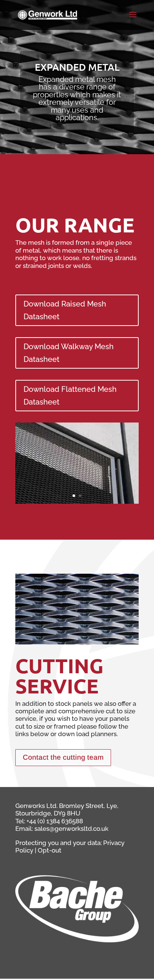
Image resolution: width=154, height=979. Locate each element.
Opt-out (49, 850)
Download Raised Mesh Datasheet (65, 310)
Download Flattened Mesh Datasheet (70, 395)
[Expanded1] (77, 501)
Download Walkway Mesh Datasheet (69, 353)
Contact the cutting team (63, 757)
